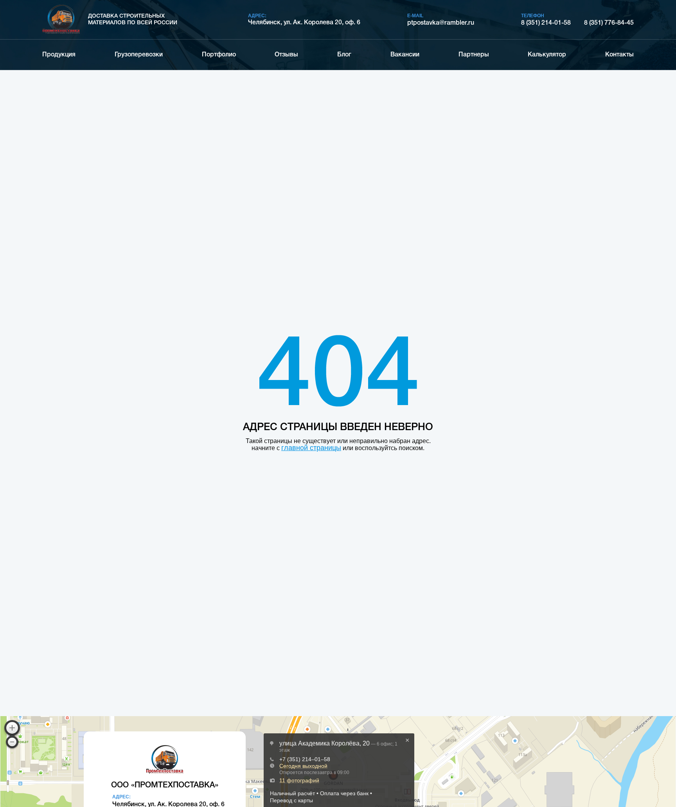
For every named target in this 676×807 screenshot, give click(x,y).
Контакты (619, 55)
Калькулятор (547, 55)
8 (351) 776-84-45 (609, 23)
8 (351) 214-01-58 (546, 23)
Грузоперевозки (139, 55)
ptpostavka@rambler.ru (440, 23)
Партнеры (473, 55)
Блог (344, 55)
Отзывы (286, 55)
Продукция (59, 55)
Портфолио (219, 55)
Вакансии (404, 55)
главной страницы (311, 448)
